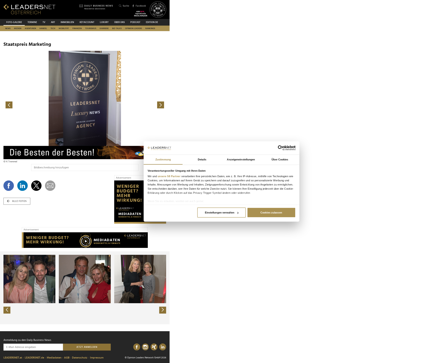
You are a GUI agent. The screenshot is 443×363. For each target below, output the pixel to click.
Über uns (119, 22)
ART (53, 22)
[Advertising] (140, 202)
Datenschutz (79, 357)
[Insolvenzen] (140, 13)
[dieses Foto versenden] (50, 185)
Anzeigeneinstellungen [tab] (241, 159)
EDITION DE (152, 22)
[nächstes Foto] (125, 105)
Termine (32, 22)
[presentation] (6, 310)
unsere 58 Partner (169, 176)
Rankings (150, 28)
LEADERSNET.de (34, 357)
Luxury (104, 22)
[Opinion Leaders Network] (158, 9)
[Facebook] (136, 347)
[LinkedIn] (162, 347)
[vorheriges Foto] (44, 105)
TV (44, 22)
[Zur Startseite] (29, 9)
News (8, 28)
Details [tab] (202, 159)
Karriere (104, 28)
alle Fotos (19, 201)
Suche (126, 6)
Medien (17, 28)
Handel (43, 28)
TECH (53, 28)
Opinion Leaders (133, 28)
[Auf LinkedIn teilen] (22, 185)
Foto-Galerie (14, 22)
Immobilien (67, 22)
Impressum (96, 357)
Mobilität (64, 28)
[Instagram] (145, 347)
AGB (66, 357)
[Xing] (154, 347)
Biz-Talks (117, 28)
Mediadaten (54, 357)
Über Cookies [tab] (280, 159)
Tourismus (90, 28)
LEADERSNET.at (12, 357)
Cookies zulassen (271, 212)
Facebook (141, 6)
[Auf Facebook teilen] (8, 185)
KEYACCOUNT (87, 22)
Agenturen (30, 28)
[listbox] (84, 288)
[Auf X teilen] (36, 185)
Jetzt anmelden (86, 347)
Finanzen (77, 28)
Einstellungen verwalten (219, 212)
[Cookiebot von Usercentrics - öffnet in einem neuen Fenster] (280, 148)
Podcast (135, 22)
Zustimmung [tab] (163, 159)
